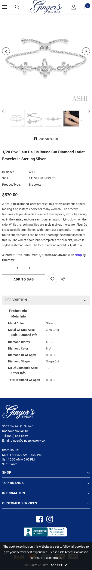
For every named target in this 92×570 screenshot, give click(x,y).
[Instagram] (49, 519)
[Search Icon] (17, 7)
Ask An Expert (48, 138)
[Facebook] (39, 519)
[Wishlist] (52, 279)
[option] (46, 59)
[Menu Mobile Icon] (4, 7)
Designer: (8, 172)
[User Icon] (73, 7)
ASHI (32, 172)
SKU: (5, 178)
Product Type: (11, 184)
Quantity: (8, 260)
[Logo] (46, 7)
